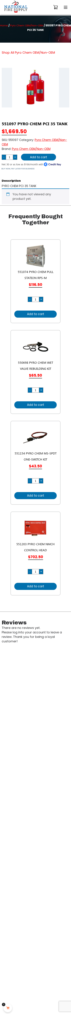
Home (4, 25)
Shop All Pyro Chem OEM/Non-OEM (28, 52)
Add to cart (38, 157)
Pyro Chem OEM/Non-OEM (26, 25)
